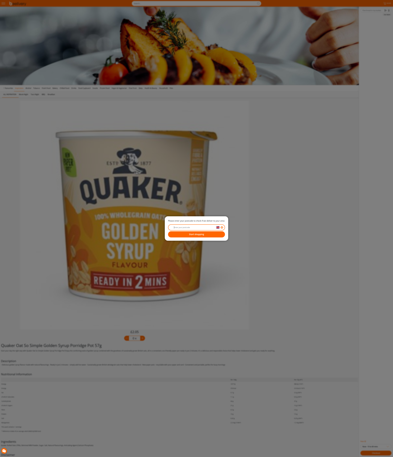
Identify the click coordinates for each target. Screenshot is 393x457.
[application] (4, 451)
